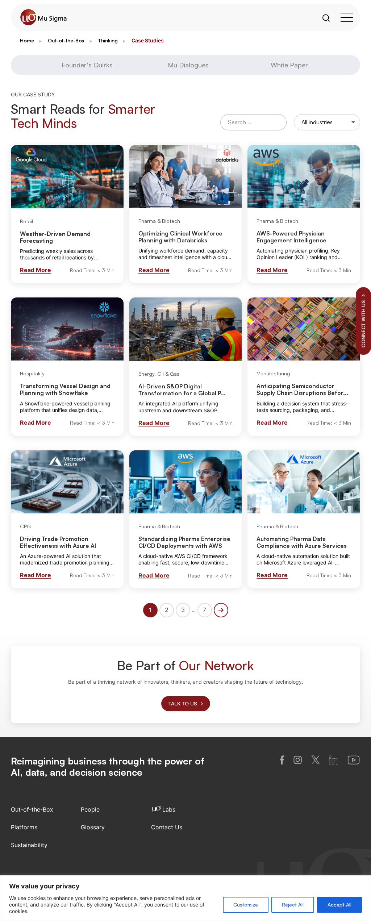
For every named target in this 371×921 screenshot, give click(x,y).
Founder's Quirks (87, 65)
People (90, 809)
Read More (35, 270)
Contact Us (166, 827)
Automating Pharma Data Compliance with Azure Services (302, 542)
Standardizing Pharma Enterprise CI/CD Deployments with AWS (184, 542)
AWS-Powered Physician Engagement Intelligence (291, 237)
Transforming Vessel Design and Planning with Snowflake (65, 389)
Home (27, 40)
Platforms (24, 827)
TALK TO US (182, 703)
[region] (185, 898)
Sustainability (29, 845)
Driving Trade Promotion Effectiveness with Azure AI (58, 542)
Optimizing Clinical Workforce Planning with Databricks (180, 237)
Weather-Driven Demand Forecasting (55, 237)
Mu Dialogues (188, 65)
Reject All (293, 904)
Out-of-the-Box (66, 40)
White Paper (289, 65)
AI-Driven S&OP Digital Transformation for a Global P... (182, 390)
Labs (168, 809)
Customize (245, 904)
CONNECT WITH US (363, 323)
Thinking (108, 40)
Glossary (93, 827)
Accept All (339, 904)
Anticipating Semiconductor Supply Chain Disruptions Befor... (303, 389)
